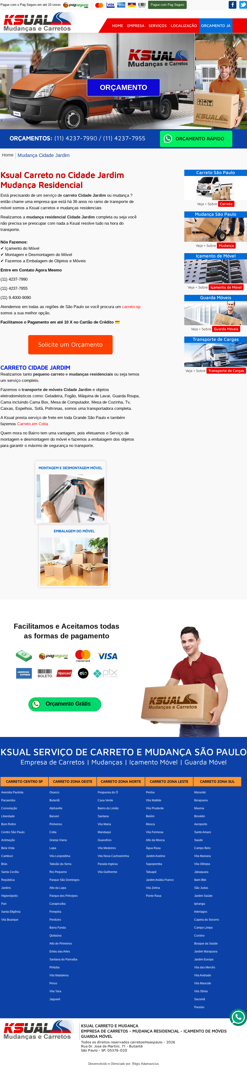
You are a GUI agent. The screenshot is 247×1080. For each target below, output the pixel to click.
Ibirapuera (201, 800)
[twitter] (243, 5)
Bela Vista (7, 848)
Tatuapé (151, 872)
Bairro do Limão (108, 808)
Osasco (54, 792)
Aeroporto (200, 824)
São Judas (201, 888)
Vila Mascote (202, 983)
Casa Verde (105, 800)
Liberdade (8, 816)
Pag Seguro (167, 5)
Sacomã (199, 999)
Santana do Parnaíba (63, 959)
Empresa (135, 25)
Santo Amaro (202, 832)
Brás (4, 864)
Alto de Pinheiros (60, 943)
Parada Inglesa (108, 864)
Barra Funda (57, 927)
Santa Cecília (10, 872)
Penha (150, 792)
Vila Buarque (9, 919)
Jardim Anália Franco (160, 880)
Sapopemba (154, 864)
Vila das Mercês (204, 967)
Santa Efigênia (11, 911)
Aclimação (8, 840)
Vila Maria (104, 824)
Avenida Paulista (12, 792)
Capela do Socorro (206, 919)
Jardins (6, 888)
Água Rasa (153, 848)
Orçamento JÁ (216, 25)
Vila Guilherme (107, 872)
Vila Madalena (59, 975)
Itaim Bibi (200, 880)
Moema (199, 808)
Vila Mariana (202, 856)
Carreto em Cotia (32, 424)
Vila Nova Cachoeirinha (113, 856)
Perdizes (55, 919)
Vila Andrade (202, 975)
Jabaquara (201, 872)
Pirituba (54, 967)
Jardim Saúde (203, 896)
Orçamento (123, 87)
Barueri (54, 816)
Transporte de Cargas (226, 371)
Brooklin (199, 816)
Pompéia (55, 911)
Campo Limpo (203, 927)
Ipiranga (199, 903)
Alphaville (55, 808)
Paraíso (199, 1007)
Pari (4, 903)
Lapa (52, 848)
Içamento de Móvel (226, 287)
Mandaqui (104, 832)
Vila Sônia (201, 991)
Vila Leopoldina (59, 856)
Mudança (226, 245)
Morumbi (200, 792)
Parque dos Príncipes (63, 896)
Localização (184, 25)
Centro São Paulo (13, 832)
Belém (150, 816)
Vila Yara (55, 991)
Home (117, 25)
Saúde (198, 840)
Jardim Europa (203, 959)
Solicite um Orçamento (70, 344)
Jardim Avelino (155, 856)
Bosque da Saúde (206, 943)
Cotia (52, 832)
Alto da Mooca (155, 840)
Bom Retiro (8, 824)
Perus (53, 983)
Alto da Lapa (57, 888)
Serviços (158, 25)
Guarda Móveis (226, 329)
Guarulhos (104, 840)
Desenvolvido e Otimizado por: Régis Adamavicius (123, 1064)
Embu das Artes (59, 951)
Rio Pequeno (58, 872)
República (8, 880)
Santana (103, 816)
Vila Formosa (154, 832)
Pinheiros (55, 824)
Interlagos (200, 911)
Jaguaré (54, 999)
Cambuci (7, 856)
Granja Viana (58, 840)
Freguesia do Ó (108, 792)
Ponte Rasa (153, 896)
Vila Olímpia (202, 864)
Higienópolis (9, 896)
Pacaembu (8, 800)
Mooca (150, 824)
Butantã (54, 800)
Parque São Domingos (64, 880)
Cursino (199, 935)
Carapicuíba (57, 903)
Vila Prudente (155, 808)
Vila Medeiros (107, 848)
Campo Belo (202, 848)
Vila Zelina (153, 888)
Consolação (9, 808)
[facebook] (232, 5)
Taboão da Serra (60, 864)
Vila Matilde (153, 800)
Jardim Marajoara (205, 951)
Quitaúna (55, 935)
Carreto (226, 204)
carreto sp (131, 306)
